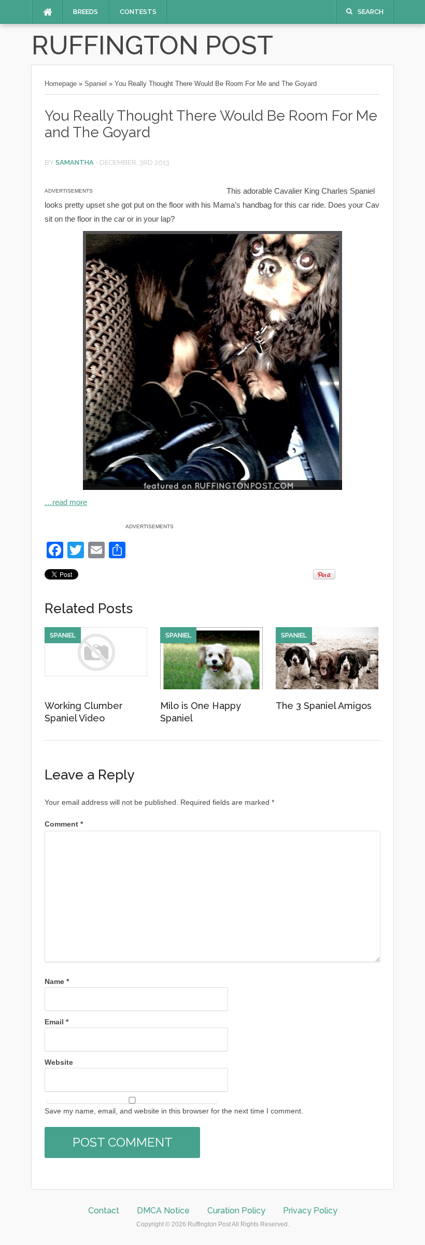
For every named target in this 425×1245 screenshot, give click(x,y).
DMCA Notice (163, 1210)
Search (371, 12)
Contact (103, 1210)
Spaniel (95, 84)
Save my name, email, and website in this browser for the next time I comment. (174, 1111)
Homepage (61, 84)
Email (56, 1022)
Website (59, 1062)
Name (57, 981)
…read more (66, 502)
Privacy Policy (310, 1210)
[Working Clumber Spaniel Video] (96, 674)
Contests (138, 12)
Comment (64, 824)
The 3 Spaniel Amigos (324, 705)
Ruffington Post (152, 45)
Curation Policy (236, 1210)
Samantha (74, 162)
